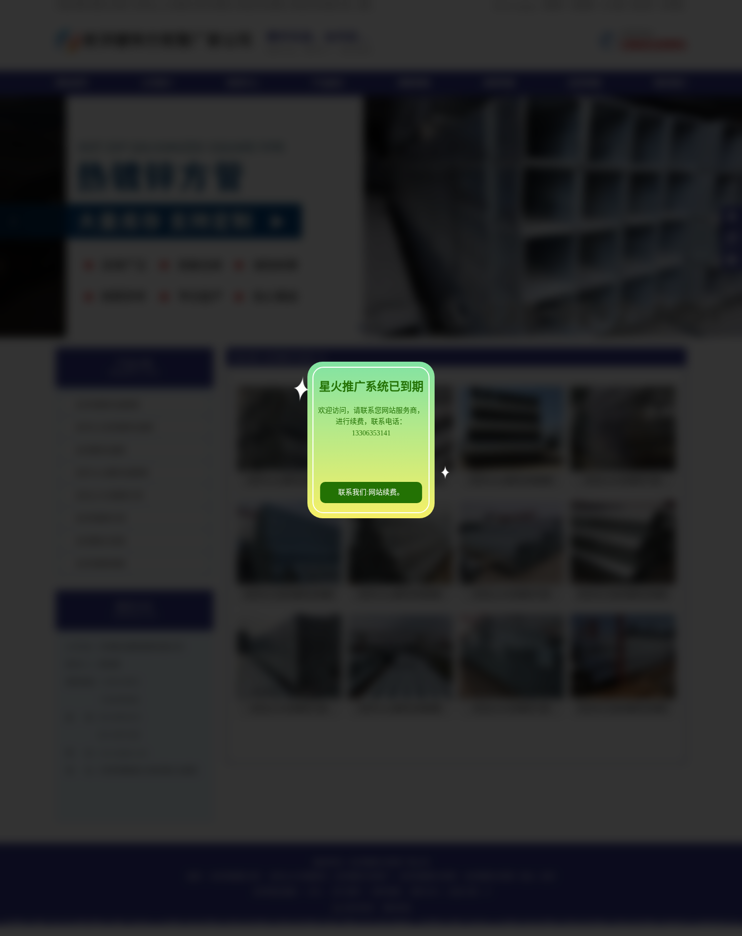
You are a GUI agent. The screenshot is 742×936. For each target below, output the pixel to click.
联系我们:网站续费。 (371, 492)
